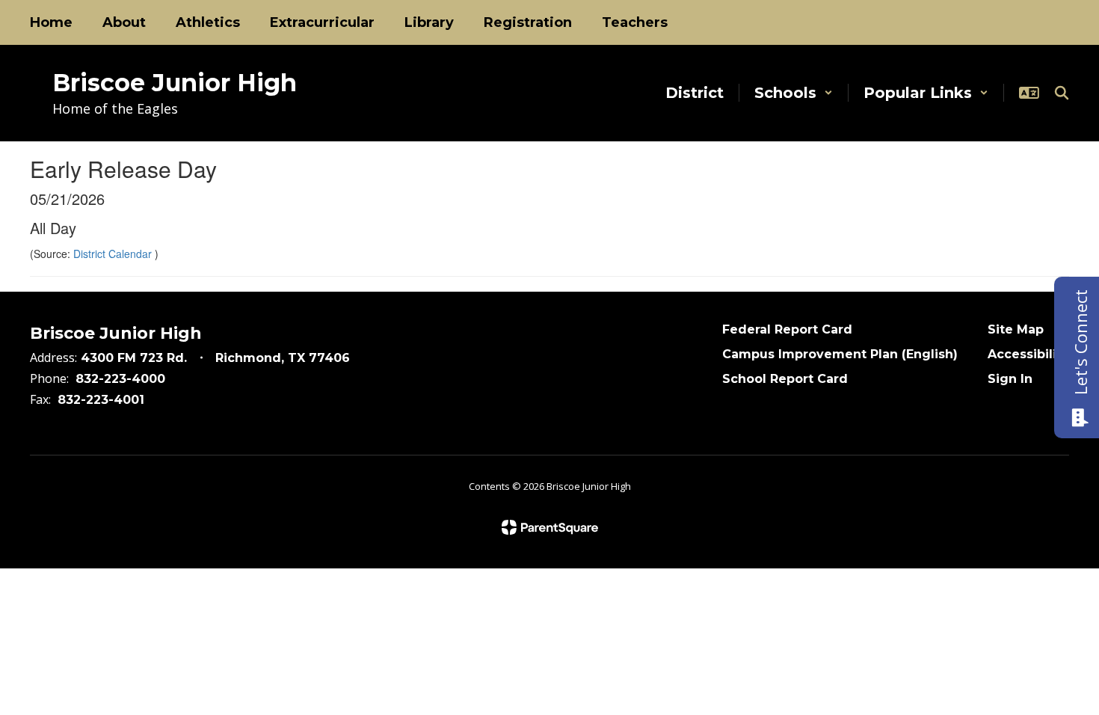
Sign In (1010, 379)
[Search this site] (1061, 92)
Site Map (1016, 329)
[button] (793, 93)
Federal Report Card (787, 329)
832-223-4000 (120, 379)
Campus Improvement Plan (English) (840, 354)
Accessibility (1028, 354)
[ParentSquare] (550, 527)
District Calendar (114, 253)
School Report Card (785, 379)
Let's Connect (1080, 342)
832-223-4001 (101, 400)
